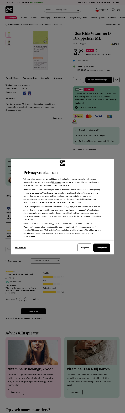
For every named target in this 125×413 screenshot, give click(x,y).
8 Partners (56, 182)
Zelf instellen (20, 248)
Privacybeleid (29, 236)
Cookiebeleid (29, 233)
